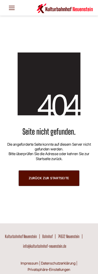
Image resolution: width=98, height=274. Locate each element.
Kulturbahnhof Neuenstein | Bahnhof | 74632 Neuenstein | (44, 236)
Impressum (29, 263)
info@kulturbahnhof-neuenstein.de (44, 246)
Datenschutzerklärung (58, 263)
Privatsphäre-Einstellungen (49, 269)
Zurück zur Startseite (49, 178)
